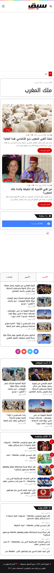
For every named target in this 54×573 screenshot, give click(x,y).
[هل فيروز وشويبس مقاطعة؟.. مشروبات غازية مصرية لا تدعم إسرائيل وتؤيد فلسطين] (44, 446)
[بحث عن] (50, 7)
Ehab (48, 135)
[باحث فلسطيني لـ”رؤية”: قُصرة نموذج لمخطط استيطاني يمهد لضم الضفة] (44, 327)
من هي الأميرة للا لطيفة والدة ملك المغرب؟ (31, 191)
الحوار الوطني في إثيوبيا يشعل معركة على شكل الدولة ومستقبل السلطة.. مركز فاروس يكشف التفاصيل (19, 288)
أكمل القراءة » (44, 150)
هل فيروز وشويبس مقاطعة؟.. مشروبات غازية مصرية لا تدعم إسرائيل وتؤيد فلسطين (20, 445)
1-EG (10, 568)
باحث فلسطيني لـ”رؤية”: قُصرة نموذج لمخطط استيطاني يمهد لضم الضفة (20, 325)
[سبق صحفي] (37, 6)
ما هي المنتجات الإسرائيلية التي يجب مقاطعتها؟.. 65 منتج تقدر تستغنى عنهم (19, 480)
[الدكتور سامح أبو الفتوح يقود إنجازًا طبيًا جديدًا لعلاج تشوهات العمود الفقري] (44, 339)
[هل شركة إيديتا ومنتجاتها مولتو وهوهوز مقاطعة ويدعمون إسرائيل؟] (44, 470)
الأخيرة (45, 277)
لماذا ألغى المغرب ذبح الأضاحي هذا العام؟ (27, 138)
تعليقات (9, 277)
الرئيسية (47, 82)
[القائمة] (3, 7)
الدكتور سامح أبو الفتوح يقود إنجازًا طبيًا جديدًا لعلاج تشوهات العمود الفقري (19, 336)
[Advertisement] (27, 42)
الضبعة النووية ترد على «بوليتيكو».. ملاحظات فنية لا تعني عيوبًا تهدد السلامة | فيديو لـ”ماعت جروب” (21, 313)
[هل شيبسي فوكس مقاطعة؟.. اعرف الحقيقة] (44, 459)
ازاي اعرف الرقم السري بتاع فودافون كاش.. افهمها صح (21, 491)
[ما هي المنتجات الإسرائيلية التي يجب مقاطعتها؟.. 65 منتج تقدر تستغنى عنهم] (44, 482)
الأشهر (27, 277)
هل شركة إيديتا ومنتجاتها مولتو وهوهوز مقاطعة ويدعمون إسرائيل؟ (19, 468)
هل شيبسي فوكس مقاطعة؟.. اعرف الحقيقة (21, 456)
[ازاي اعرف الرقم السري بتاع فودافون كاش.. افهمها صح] (44, 494)
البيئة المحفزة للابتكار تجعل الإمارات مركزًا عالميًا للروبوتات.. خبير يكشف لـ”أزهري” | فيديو (21, 301)
